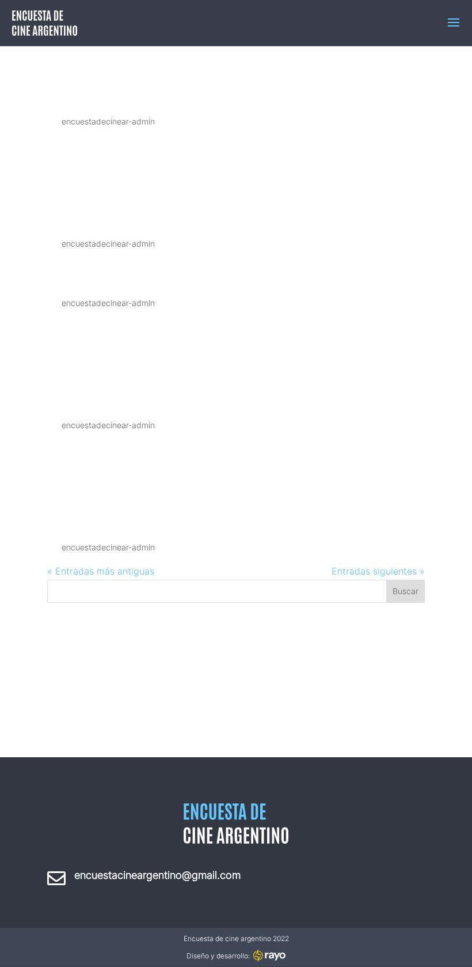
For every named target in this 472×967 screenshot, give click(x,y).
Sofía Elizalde (121, 519)
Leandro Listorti (135, 215)
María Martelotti (139, 93)
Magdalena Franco (151, 396)
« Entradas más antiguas (100, 571)
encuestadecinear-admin (108, 121)
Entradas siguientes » (378, 571)
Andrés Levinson (138, 274)
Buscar (405, 591)
